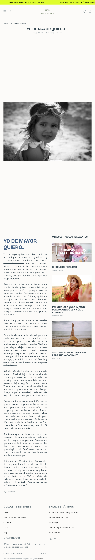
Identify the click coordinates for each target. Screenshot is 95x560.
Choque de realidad (64, 267)
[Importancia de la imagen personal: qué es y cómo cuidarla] (72, 288)
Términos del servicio (58, 517)
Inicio (5, 23)
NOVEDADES (11, 538)
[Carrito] (90, 11)
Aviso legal (53, 522)
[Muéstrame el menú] (4, 11)
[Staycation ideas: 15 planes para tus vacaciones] (72, 334)
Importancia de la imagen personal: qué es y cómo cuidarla (68, 309)
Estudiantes (54, 532)
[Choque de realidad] (72, 252)
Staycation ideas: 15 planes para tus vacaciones (69, 354)
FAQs (5, 527)
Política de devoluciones (14, 517)
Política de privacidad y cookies (63, 512)
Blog (5, 532)
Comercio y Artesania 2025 (61, 527)
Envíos (6, 512)
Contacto (7, 522)
